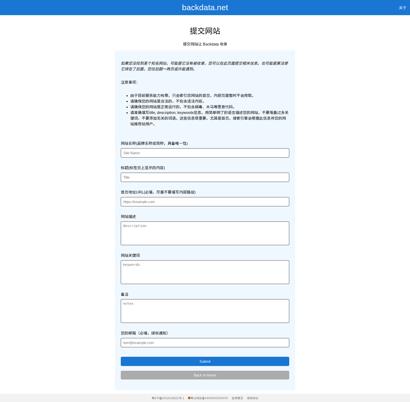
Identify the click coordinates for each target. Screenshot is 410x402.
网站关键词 (130, 255)
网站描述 (128, 217)
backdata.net (205, 7)
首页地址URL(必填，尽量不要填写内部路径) (158, 192)
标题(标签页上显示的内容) (143, 168)
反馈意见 (237, 398)
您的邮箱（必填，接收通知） (145, 333)
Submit (205, 361)
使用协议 (252, 398)
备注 (124, 294)
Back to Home (205, 375)
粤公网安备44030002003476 (209, 398)
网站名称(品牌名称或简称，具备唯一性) (154, 143)
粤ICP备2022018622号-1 (168, 398)
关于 (402, 8)
